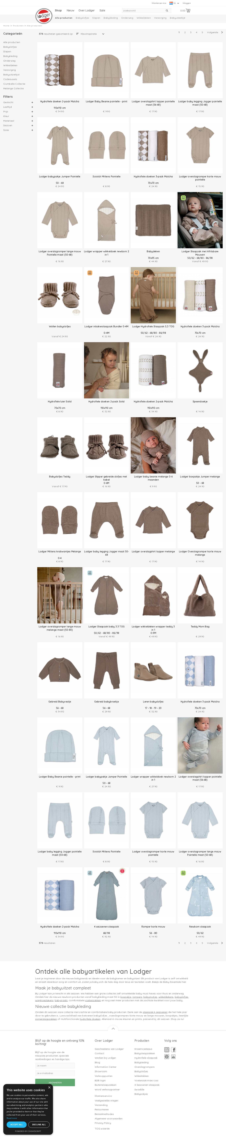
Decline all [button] (39, 1124)
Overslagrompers (145, 1066)
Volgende (212, 32)
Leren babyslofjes (153, 701)
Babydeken (153, 251)
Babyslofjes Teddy (59, 476)
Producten (18, 25)
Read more (12, 1118)
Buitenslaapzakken (105, 1084)
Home (6, 25)
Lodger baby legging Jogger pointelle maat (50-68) (200, 103)
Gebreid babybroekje (106, 701)
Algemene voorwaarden (108, 1118)
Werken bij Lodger (105, 1057)
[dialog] (28, 1109)
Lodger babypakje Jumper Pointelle (59, 176)
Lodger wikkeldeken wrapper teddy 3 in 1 (153, 628)
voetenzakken (93, 1000)
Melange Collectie (13, 88)
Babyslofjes (82, 17)
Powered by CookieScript (28, 1131)
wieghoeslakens (44, 1000)
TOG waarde (102, 1128)
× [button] (49, 1087)
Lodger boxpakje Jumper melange (200, 476)
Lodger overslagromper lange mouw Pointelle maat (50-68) (60, 253)
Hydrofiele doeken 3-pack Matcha (153, 176)
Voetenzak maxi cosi (146, 1080)
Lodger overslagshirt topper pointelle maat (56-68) (153, 103)
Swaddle (139, 1089)
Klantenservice (159, 3)
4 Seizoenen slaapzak (147, 1084)
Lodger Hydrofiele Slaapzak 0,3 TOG (153, 326)
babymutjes (150, 996)
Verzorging (160, 17)
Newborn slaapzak (200, 926)
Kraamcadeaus (143, 1048)
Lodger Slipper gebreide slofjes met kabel (106, 478)
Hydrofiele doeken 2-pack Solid (107, 401)
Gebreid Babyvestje (59, 701)
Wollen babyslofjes (60, 326)
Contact (99, 1053)
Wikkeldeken (144, 17)
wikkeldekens (165, 996)
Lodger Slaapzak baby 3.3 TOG (107, 626)
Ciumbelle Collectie (14, 83)
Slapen (96, 17)
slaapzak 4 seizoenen (155, 1012)
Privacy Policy (103, 1123)
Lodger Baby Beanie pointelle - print (106, 101)
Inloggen (187, 3)
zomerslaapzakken (46, 1019)
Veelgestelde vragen (106, 1100)
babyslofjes (181, 996)
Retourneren (102, 1109)
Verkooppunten (104, 1075)
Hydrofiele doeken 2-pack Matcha (59, 101)
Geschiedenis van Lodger (109, 1048)
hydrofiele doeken (90, 1019)
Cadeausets (10, 79)
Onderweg (127, 17)
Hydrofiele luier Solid (59, 401)
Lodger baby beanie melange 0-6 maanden (153, 478)
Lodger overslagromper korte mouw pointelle (200, 178)
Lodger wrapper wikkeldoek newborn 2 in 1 (106, 253)
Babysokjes (141, 1093)
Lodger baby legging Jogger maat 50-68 (106, 553)
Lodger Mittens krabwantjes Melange (60, 551)
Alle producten (63, 17)
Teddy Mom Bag (200, 626)
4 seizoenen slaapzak (106, 926)
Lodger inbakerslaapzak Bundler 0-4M (106, 326)
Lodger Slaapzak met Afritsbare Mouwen (200, 253)
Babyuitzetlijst (177, 17)
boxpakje (125, 996)
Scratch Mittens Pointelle (106, 176)
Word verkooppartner (107, 1089)
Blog (97, 1062)
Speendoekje (200, 401)
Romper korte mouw (153, 926)
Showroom (101, 1071)
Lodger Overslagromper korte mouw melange (200, 553)
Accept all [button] (16, 1124)
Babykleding (111, 17)
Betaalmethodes (104, 1114)
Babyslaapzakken (145, 1053)
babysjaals (61, 1000)
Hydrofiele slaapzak (146, 1057)
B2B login (100, 1080)
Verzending (101, 1105)
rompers (137, 996)
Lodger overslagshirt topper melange (153, 551)
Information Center (105, 1066)
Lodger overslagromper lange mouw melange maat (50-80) (60, 628)
